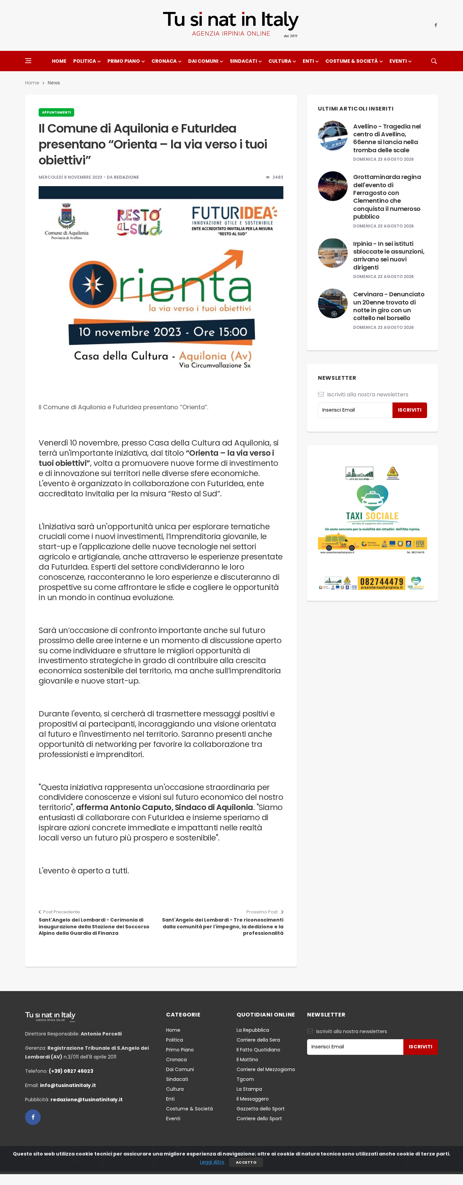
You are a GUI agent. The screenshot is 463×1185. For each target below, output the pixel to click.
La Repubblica (253, 1030)
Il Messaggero (253, 1098)
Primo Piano (123, 61)
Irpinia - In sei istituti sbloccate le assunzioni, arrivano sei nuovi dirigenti (388, 255)
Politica (84, 61)
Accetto (246, 1162)
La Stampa (249, 1089)
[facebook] (436, 25)
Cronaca (164, 61)
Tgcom (245, 1079)
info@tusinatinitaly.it (68, 1085)
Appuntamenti (56, 112)
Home (59, 61)
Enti (308, 61)
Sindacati (243, 61)
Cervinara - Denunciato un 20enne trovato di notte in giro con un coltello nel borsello (388, 306)
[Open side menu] (28, 60)
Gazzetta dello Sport (261, 1108)
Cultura (279, 61)
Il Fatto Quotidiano (258, 1049)
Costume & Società (351, 61)
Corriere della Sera (258, 1039)
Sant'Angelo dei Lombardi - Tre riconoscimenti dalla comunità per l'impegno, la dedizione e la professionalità (222, 926)
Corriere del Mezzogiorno (266, 1069)
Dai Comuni (203, 61)
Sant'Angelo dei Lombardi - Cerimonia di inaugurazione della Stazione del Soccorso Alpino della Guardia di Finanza (94, 926)
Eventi (398, 61)
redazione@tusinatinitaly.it (87, 1099)
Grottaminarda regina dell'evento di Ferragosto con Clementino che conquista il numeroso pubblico (387, 197)
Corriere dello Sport (259, 1118)
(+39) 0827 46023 (71, 1071)
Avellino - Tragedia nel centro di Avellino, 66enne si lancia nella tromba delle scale (387, 138)
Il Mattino (247, 1059)
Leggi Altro (212, 1162)
